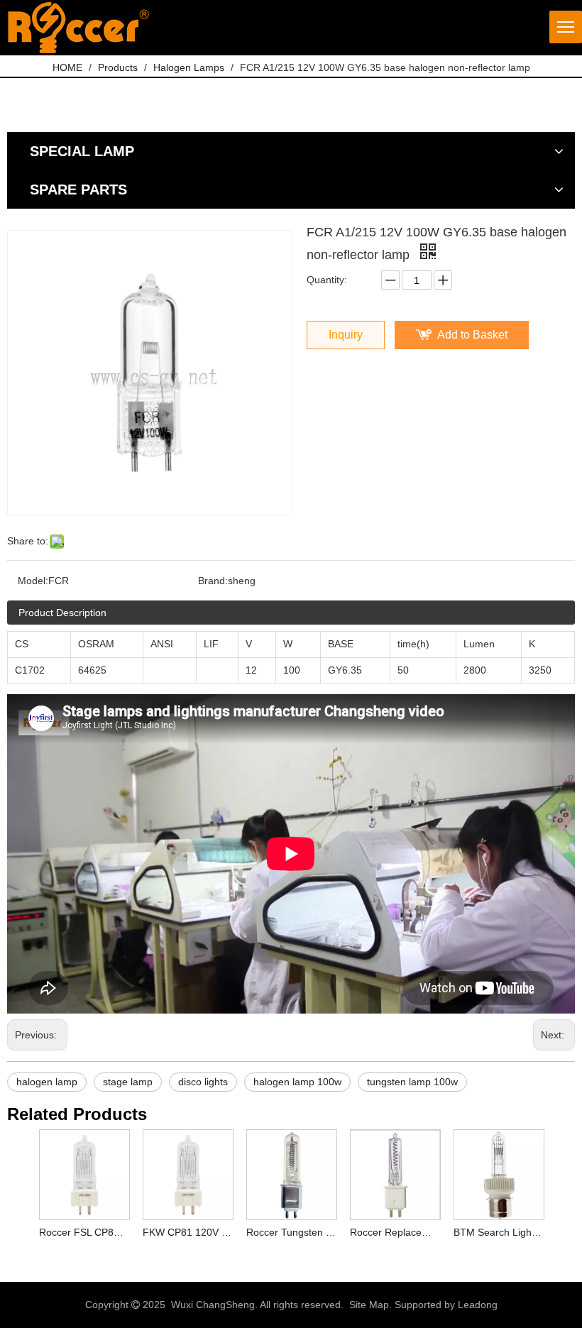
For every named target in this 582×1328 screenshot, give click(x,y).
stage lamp (128, 1081)
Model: (33, 580)
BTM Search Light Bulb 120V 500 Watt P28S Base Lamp (498, 1232)
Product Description (62, 612)
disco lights (203, 1081)
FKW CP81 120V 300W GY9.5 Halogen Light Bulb (187, 1232)
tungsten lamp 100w (412, 1081)
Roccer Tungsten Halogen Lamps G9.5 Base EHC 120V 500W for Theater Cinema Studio (291, 1232)
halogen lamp (46, 1081)
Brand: (213, 580)
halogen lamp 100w (297, 1081)
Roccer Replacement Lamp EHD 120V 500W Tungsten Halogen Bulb (394, 1232)
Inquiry (346, 335)
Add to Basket (472, 335)
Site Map (369, 1304)
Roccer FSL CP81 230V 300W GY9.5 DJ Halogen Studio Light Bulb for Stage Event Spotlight (83, 1232)
